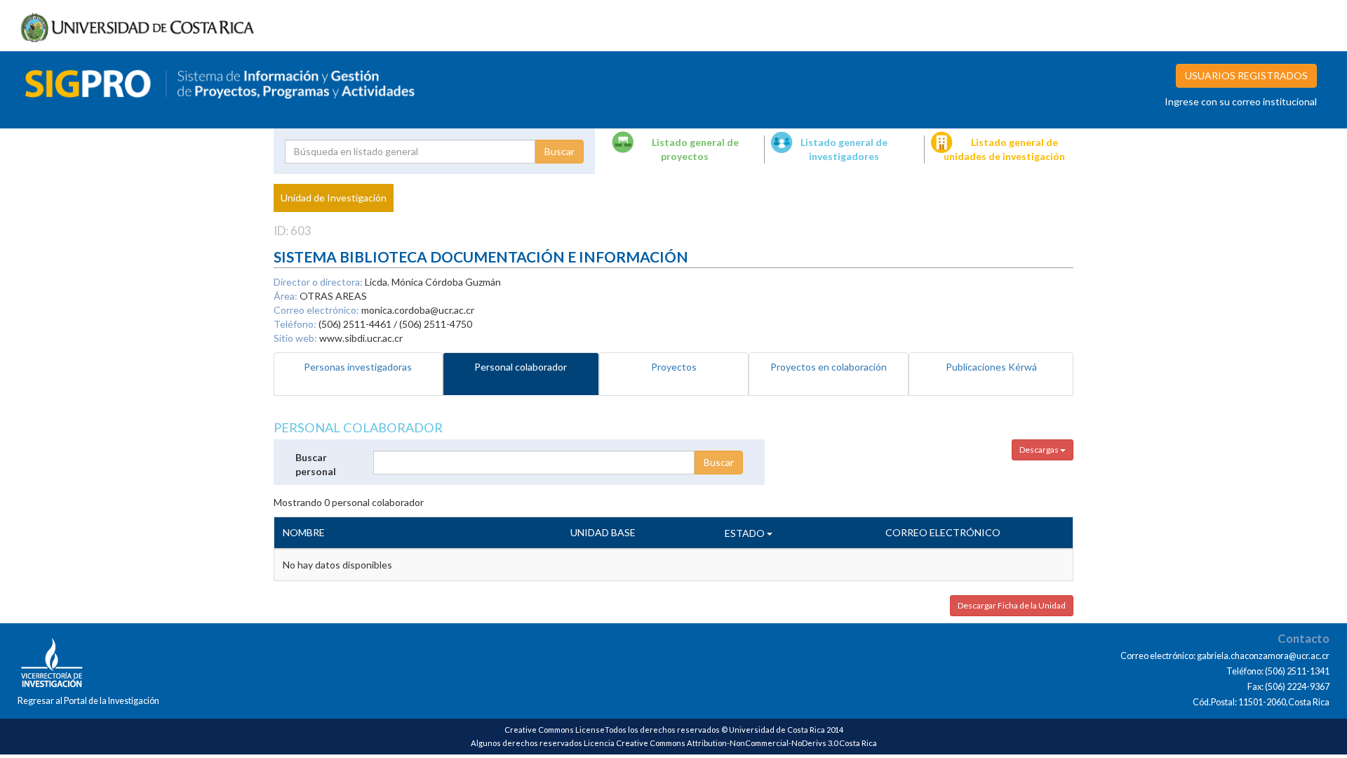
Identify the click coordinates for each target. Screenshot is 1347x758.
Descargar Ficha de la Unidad (1012, 605)
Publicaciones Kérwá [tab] (991, 367)
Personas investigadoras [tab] (358, 367)
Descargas (1039, 449)
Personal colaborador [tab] (520, 367)
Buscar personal (315, 464)
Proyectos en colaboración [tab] (828, 367)
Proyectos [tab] (674, 367)
